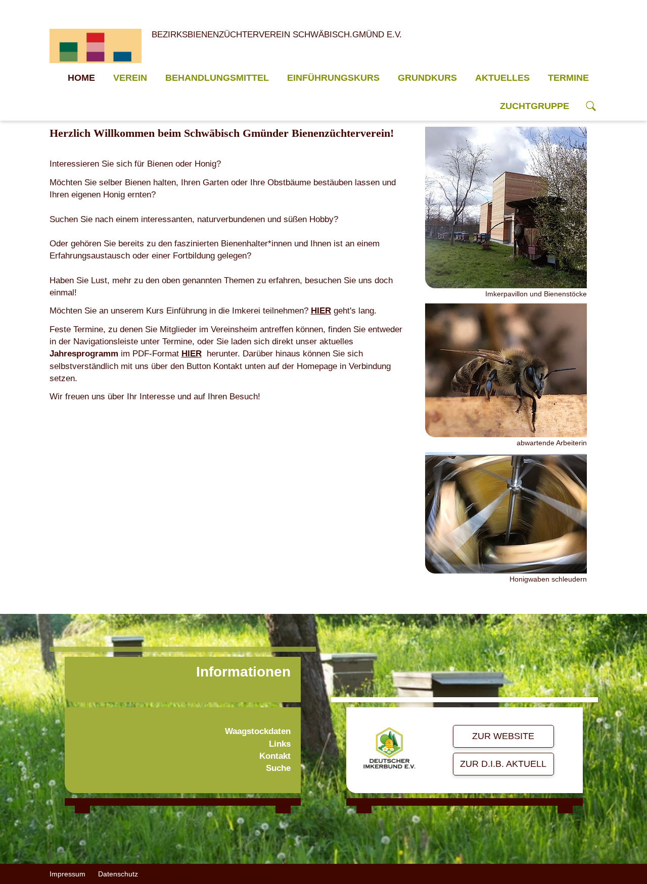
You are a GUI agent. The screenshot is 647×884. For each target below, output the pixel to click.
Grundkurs (427, 78)
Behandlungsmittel (217, 78)
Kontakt (275, 756)
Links (280, 744)
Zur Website (503, 736)
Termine (568, 78)
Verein (130, 78)
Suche (278, 768)
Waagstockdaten (258, 731)
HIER (321, 311)
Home (81, 78)
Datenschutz (118, 874)
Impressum (67, 874)
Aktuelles (502, 78)
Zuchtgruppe (534, 106)
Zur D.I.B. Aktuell (503, 764)
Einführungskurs (333, 78)
